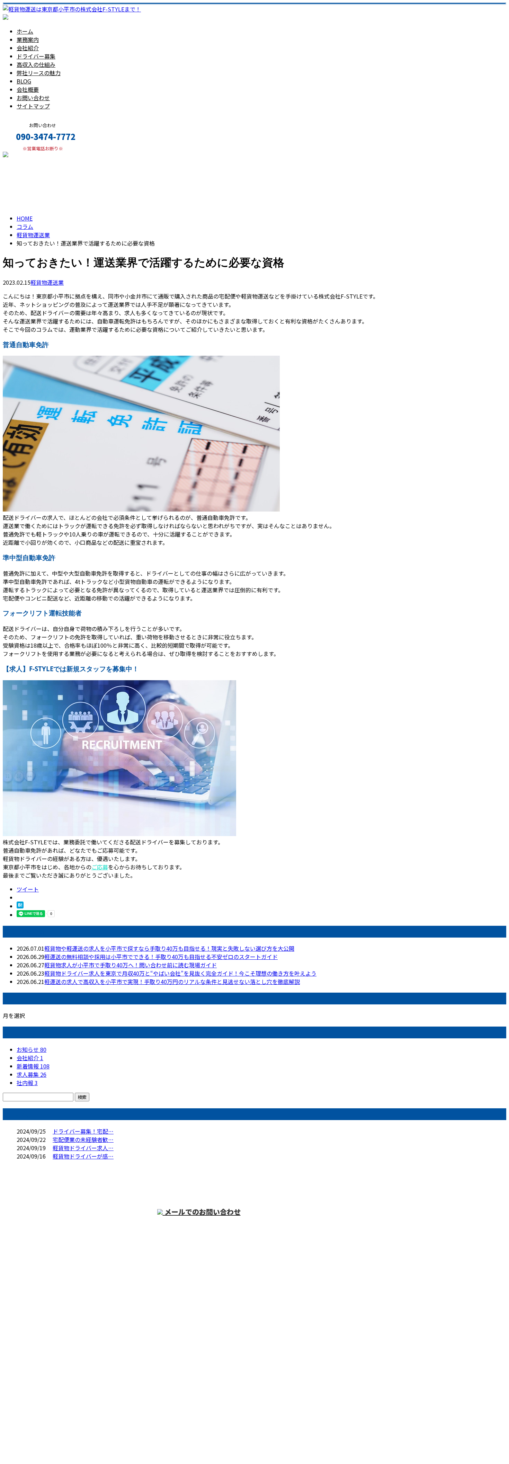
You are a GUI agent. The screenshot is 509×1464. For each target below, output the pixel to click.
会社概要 (28, 89)
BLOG (24, 81)
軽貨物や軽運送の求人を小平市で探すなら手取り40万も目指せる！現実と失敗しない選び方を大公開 (169, 948)
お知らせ (31, 1049)
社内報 (27, 1083)
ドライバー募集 (36, 56)
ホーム (25, 31)
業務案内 (28, 39)
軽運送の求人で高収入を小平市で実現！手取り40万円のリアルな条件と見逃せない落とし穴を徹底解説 (172, 981)
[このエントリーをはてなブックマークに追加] (20, 906)
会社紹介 (28, 48)
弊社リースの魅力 (39, 73)
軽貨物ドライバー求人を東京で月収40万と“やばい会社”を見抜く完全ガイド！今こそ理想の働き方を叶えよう (180, 973)
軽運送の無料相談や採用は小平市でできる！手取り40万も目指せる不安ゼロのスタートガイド (161, 956)
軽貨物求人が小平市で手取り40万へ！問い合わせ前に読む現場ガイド (130, 965)
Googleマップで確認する (36, 1399)
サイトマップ (33, 106)
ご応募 (99, 867)
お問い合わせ (33, 98)
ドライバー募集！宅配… (83, 1131)
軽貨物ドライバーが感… (83, 1156)
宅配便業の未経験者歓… (83, 1139)
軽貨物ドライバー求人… (83, 1148)
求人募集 (31, 1074)
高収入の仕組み (36, 64)
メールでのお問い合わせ (202, 1212)
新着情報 (33, 1066)
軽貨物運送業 (33, 235)
